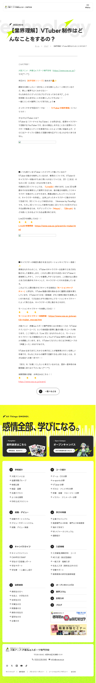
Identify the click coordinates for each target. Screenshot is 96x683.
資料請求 (22, 672)
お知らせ (60, 598)
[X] (11, 665)
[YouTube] (21, 665)
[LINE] (16, 665)
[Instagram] (7, 665)
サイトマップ (10, 672)
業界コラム (61, 592)
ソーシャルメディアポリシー (58, 672)
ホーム (37, 46)
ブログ (46, 46)
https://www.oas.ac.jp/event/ (32, 382)
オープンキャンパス (65, 585)
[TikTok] (26, 665)
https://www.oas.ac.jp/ (63, 71)
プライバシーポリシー (37, 672)
